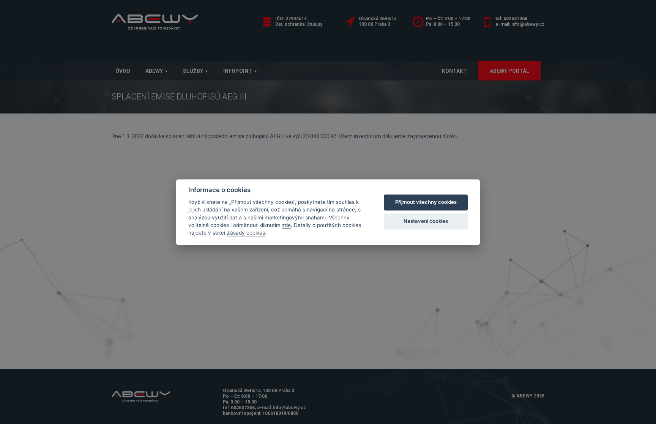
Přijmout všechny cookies (426, 202)
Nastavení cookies (426, 221)
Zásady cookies (246, 233)
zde (286, 225)
